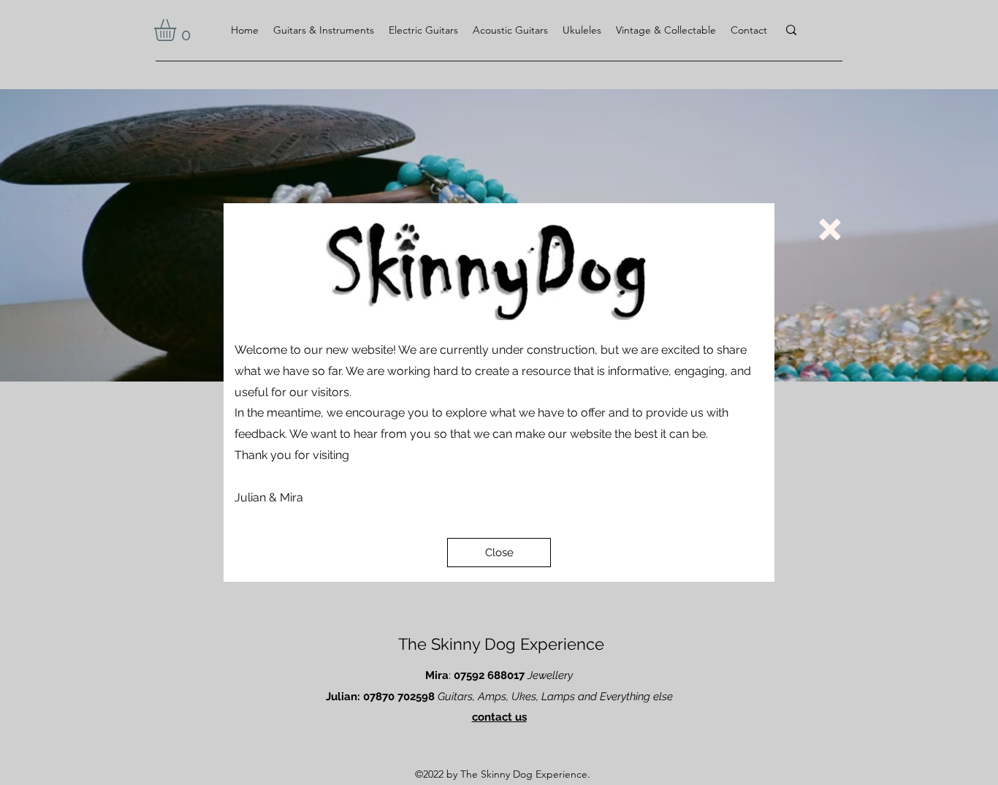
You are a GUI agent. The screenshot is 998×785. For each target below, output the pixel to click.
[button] (499, 552)
